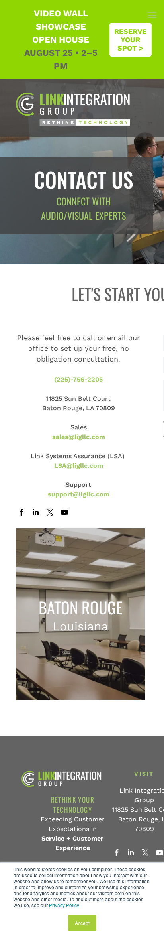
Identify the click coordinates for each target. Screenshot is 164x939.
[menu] (152, 15)
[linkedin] (35, 513)
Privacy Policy (64, 905)
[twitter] (50, 513)
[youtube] (64, 513)
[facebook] (21, 513)
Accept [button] (82, 922)
